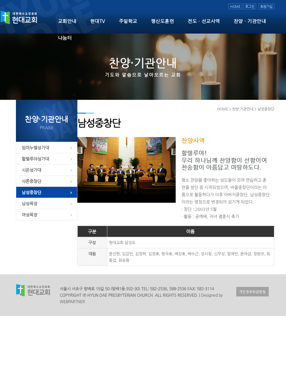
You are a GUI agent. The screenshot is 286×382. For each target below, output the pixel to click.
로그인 (249, 6)
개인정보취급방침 (252, 292)
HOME (235, 6)
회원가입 (266, 6)
